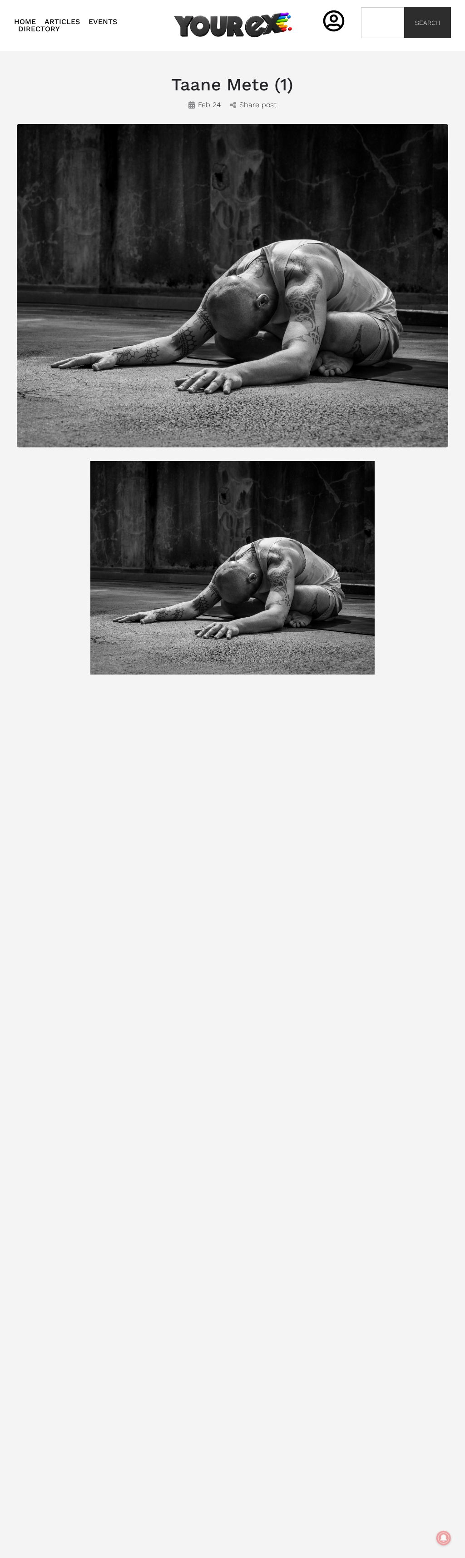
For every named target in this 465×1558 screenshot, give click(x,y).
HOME (25, 21)
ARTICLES (62, 21)
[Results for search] (383, 43)
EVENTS (103, 21)
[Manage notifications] (443, 1538)
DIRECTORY (39, 29)
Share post (258, 104)
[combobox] (383, 22)
